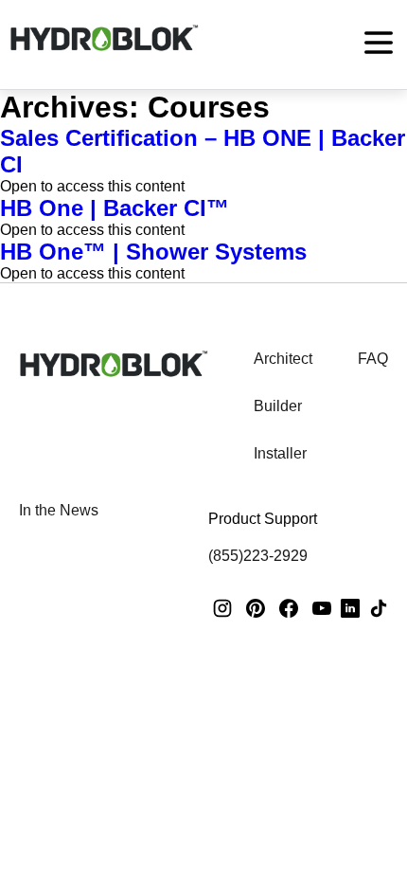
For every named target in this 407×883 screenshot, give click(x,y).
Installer (280, 453)
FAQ (373, 359)
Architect (283, 359)
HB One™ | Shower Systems (153, 251)
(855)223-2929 (258, 556)
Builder (278, 406)
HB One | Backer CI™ (114, 208)
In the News (58, 510)
